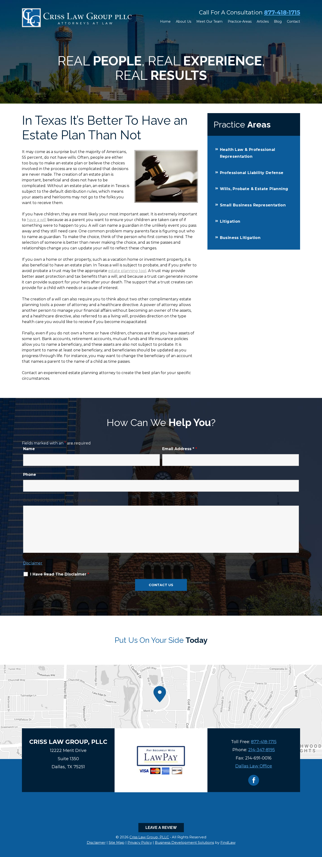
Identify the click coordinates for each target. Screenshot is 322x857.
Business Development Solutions (184, 842)
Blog (278, 22)
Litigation (230, 221)
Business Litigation (240, 237)
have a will (36, 219)
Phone (29, 474)
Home (165, 22)
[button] (317, 822)
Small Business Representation (253, 205)
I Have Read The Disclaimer (59, 574)
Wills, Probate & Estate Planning (254, 189)
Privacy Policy (140, 842)
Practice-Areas (240, 22)
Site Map (116, 842)
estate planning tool (127, 271)
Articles (263, 22)
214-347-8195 (261, 749)
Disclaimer (32, 563)
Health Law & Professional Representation (247, 153)
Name (29, 449)
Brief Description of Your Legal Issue (60, 500)
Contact (293, 22)
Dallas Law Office (253, 766)
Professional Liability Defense (252, 173)
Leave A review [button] (161, 827)
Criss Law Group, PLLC (149, 837)
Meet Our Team (209, 22)
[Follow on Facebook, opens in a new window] (253, 780)
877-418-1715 (282, 12)
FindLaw (227, 842)
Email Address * (179, 449)
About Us (183, 22)
